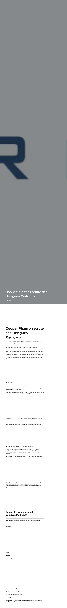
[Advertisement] (25, 316)
